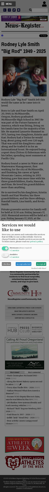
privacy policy (36, 241)
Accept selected (23, 264)
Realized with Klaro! (38, 268)
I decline (6, 264)
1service (14, 250)
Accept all (41, 264)
